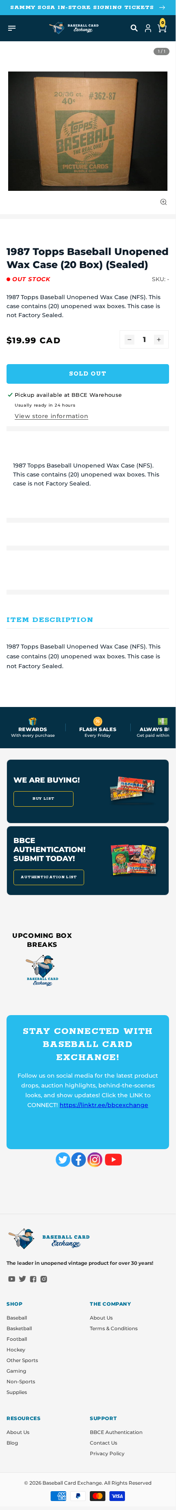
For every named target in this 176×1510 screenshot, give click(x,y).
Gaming (16, 1371)
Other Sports (22, 1360)
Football (17, 1339)
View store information (51, 416)
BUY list (43, 798)
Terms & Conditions (114, 1328)
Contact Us (103, 1443)
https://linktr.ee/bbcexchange (104, 1105)
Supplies (17, 1392)
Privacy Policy (107, 1453)
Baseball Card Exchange (72, 1483)
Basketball (19, 1328)
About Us (101, 1318)
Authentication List (48, 877)
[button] (134, 28)
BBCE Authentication (116, 1432)
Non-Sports (21, 1381)
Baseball (17, 1318)
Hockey (16, 1350)
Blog (12, 1443)
